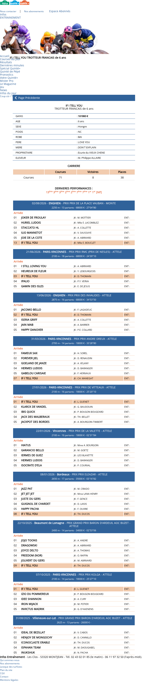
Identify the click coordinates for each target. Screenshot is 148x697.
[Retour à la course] (15, 98)
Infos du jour (9, 93)
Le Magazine (8, 84)
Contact (4, 676)
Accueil (4, 56)
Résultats (6, 62)
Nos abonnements (10, 663)
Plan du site (6, 670)
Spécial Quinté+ (10, 68)
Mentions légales (9, 679)
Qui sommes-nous (9, 660)
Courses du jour (10, 59)
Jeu (2, 87)
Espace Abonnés (59, 11)
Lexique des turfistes (11, 666)
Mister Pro (6, 81)
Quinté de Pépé (10, 71)
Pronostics (6, 74)
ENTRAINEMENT (10, 17)
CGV (2, 673)
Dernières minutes (12, 65)
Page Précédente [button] (29, 98)
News (3, 90)
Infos (3, 14)
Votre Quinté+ (9, 77)
